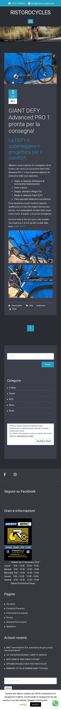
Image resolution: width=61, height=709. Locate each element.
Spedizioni (11, 626)
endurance (41, 306)
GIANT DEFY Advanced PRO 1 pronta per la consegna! (29, 120)
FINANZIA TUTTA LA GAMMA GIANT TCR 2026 (27, 668)
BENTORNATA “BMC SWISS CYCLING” (23, 659)
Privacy (9, 617)
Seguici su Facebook (20, 491)
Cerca (8, 688)
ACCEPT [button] (35, 704)
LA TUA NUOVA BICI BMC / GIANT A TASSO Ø (26, 655)
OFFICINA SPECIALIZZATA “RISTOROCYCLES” (26, 664)
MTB (11, 399)
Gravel (12, 393)
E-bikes (12, 388)
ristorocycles (16, 306)
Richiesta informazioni (16, 622)
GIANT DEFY (19, 226)
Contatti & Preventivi (15, 608)
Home (6, 40)
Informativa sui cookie (25, 436)
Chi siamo (10, 604)
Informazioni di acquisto (17, 613)
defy (31, 306)
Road (14, 309)
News (11, 405)
